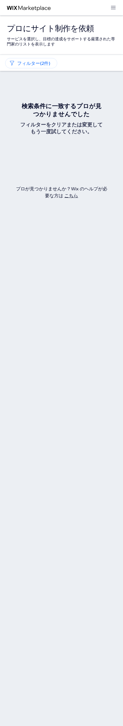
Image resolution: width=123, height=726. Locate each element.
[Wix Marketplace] (29, 8)
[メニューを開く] (113, 8)
